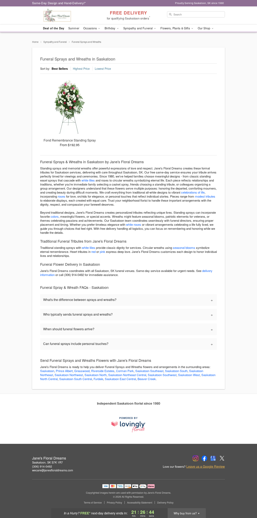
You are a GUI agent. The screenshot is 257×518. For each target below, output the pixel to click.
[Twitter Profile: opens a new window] (222, 458)
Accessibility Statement (139, 502)
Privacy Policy (114, 502)
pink (102, 251)
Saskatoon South (176, 371)
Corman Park (125, 371)
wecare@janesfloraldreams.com (52, 470)
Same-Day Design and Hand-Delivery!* (59, 3)
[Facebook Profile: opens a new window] (204, 458)
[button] (246, 501)
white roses (133, 224)
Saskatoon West (189, 375)
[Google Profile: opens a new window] (213, 458)
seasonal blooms (184, 247)
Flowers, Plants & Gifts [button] (175, 28)
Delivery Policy (165, 502)
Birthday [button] (110, 28)
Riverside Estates (102, 371)
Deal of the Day (53, 28)
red (93, 251)
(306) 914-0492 (42, 466)
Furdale (98, 379)
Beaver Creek (147, 379)
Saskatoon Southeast (149, 371)
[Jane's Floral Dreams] (61, 15)
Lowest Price (103, 69)
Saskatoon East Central (120, 379)
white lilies (88, 180)
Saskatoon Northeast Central (127, 375)
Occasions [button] (90, 28)
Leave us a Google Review (205, 466)
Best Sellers (60, 69)
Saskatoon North (96, 375)
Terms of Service (93, 502)
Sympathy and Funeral (55, 41)
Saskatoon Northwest (69, 375)
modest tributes (205, 196)
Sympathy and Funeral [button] (138, 28)
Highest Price (81, 69)
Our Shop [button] (204, 28)
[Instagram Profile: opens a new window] (195, 458)
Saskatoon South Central (75, 379)
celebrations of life (193, 192)
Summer (73, 28)
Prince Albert (64, 371)
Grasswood (82, 371)
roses (61, 196)
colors (55, 216)
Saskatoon (47, 371)
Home (35, 41)
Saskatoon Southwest (162, 375)
